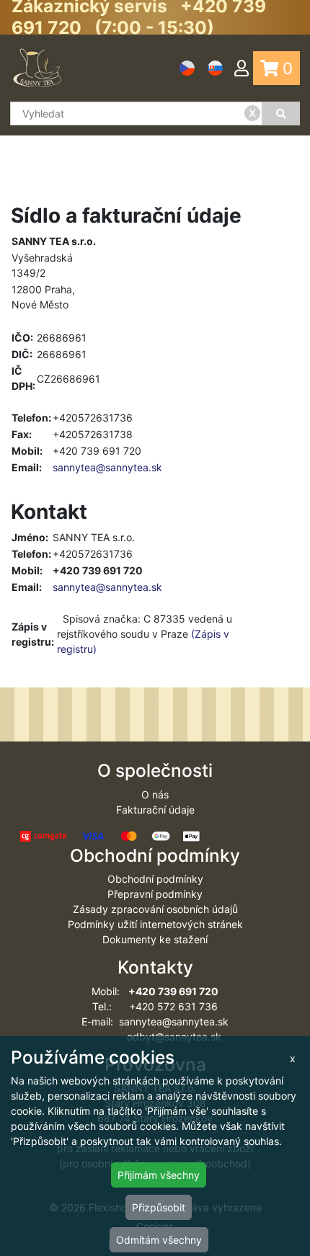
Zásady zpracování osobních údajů (155, 909)
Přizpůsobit (158, 1207)
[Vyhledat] (281, 113)
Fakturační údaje (155, 809)
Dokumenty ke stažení (155, 939)
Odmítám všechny (159, 1240)
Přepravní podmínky (155, 894)
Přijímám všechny (159, 1175)
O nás (155, 794)
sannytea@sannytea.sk (107, 467)
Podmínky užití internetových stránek (155, 924)
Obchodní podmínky (155, 879)
